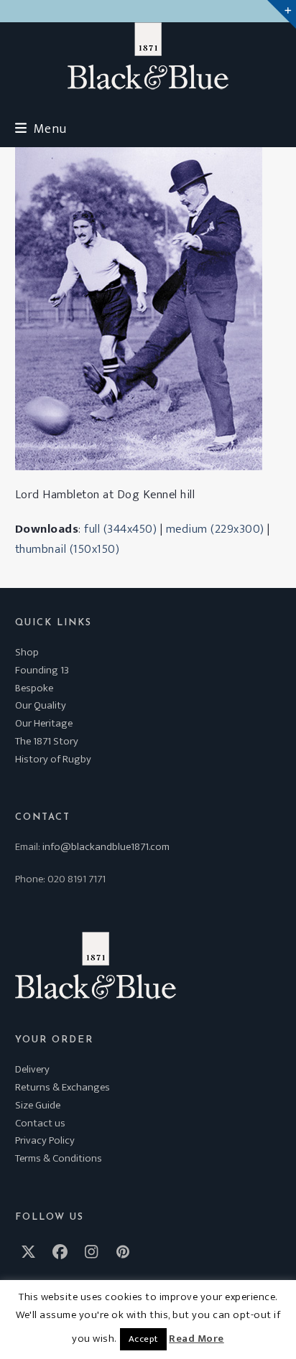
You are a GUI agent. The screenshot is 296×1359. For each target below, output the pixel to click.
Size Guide (37, 1105)
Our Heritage (44, 723)
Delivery (32, 1069)
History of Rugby (53, 759)
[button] (41, 129)
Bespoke (34, 688)
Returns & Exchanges (62, 1087)
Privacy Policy (45, 1140)
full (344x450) (120, 529)
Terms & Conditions (58, 1158)
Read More (196, 1339)
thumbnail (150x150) (67, 549)
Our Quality (40, 705)
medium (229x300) (215, 529)
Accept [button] (143, 1339)
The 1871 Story (46, 741)
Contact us (40, 1123)
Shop (27, 652)
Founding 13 (42, 670)
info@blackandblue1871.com (106, 847)
